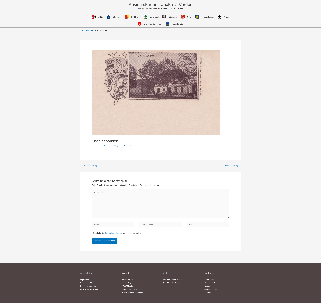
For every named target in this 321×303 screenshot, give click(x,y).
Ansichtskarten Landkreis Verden (160, 4)
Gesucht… (208, 286)
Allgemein (119, 146)
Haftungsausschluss (88, 286)
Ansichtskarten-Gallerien (172, 280)
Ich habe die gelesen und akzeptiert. (118, 233)
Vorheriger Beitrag (89, 166)
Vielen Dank (209, 280)
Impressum (84, 280)
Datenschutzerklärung (114, 233)
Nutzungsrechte (86, 283)
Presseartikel (209, 283)
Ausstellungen (210, 293)
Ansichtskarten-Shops (171, 283)
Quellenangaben (211, 289)
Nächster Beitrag (232, 166)
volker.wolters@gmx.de (136, 293)
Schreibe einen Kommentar (103, 146)
